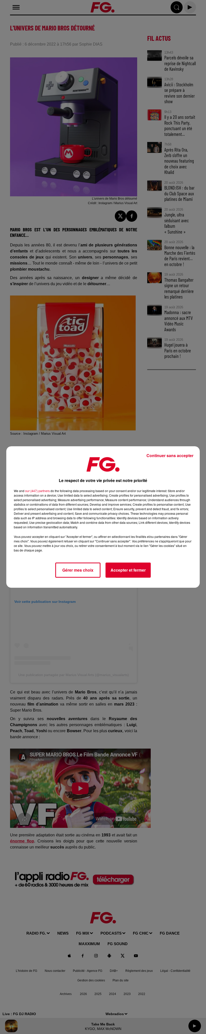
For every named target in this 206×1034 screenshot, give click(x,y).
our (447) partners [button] (37, 491)
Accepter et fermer (128, 570)
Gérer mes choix (77, 570)
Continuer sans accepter (169, 455)
